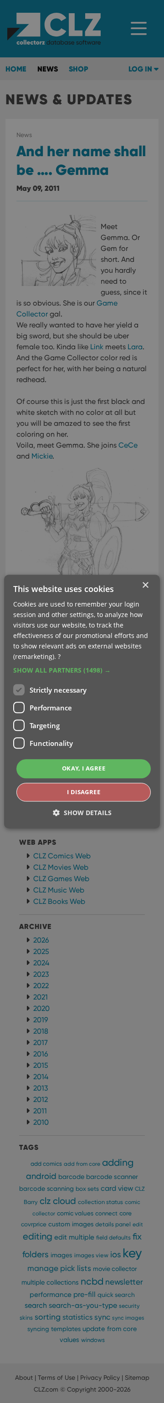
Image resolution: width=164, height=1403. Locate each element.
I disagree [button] (83, 792)
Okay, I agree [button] (83, 769)
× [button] (145, 585)
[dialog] (82, 701)
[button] (82, 671)
